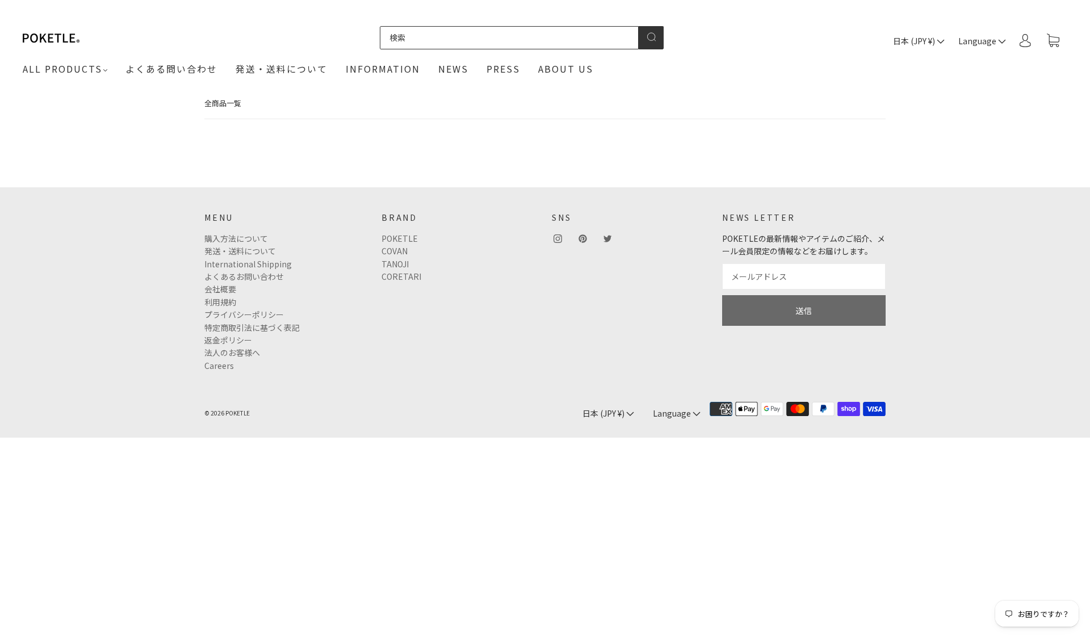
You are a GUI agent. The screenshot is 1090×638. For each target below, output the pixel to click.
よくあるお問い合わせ (244, 276)
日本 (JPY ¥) (915, 41)
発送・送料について (282, 68)
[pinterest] (582, 238)
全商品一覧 (222, 103)
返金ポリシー (228, 340)
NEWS (453, 68)
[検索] (509, 37)
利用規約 (220, 302)
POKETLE (400, 238)
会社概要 (220, 289)
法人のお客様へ (232, 352)
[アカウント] (1025, 40)
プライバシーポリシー (244, 314)
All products (62, 68)
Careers (219, 365)
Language (978, 41)
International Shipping (248, 264)
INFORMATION (383, 68)
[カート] (1053, 40)
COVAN (395, 251)
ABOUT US (565, 68)
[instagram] (557, 238)
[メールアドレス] (804, 276)
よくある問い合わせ (171, 68)
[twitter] (607, 238)
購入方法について (236, 238)
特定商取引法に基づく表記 (252, 327)
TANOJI (395, 264)
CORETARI (401, 276)
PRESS (503, 68)
